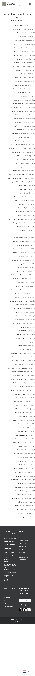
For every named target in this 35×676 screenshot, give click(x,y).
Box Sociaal (15, 81)
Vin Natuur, (18, 472)
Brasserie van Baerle (17, 92)
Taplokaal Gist (22, 431)
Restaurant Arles (16, 353)
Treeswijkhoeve (18, 454)
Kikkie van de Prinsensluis (19, 275)
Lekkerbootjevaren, (18, 305)
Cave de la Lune (21, 159)
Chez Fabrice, (20, 163)
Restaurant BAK (17, 357)
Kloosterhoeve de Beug (19, 279)
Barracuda (17, 51)
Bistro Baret (17, 66)
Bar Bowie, (18, 40)
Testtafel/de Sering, (20, 435)
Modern (20, 141)
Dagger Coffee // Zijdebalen (19, 182)
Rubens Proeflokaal (19, 401)
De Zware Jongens (21, 200)
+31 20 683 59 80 (9, 556)
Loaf (16, 312)
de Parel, (20, 126)
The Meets (18, 439)
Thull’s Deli (16, 442)
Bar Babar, (17, 33)
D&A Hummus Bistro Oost (16, 178)
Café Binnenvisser (18, 111)
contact (8, 546)
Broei (20, 96)
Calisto (18, 156)
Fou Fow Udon (18, 238)
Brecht (19, 115)
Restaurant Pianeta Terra (19, 379)
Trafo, (19, 450)
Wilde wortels (21, 495)
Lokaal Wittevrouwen (17, 316)
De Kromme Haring (20, 185)
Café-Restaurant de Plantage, (17, 148)
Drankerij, (19, 212)
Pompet (19, 342)
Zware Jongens (21, 517)
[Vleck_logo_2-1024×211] (11, 3)
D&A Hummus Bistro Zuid (19, 171)
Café (15, 115)
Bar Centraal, (18, 44)
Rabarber (21, 349)
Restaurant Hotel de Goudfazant (17, 368)
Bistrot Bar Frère (19, 63)
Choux (19, 167)
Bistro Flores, (20, 70)
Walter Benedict (20, 487)
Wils (19, 502)
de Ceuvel (19, 119)
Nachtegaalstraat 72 (9, 564)
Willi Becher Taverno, (19, 498)
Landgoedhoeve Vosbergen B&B (20, 301)
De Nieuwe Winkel (20, 197)
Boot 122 (19, 74)
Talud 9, (20, 427)
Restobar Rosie (20, 394)
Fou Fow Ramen (19, 234)
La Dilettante (17, 297)
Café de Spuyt (15, 133)
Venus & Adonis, (18, 468)
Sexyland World (20, 413)
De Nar (20, 193)
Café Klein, (17, 122)
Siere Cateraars (23, 416)
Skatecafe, (16, 420)
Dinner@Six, (22, 208)
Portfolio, (20, 346)
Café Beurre (14, 107)
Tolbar (20, 446)
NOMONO (21, 327)
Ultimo (20, 461)
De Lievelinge (22, 189)
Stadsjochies (22, 424)
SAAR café (17, 409)
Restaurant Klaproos (19, 372)
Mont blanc (16, 323)
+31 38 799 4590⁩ (9, 576)
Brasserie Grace (18, 89)
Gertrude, (14, 252)
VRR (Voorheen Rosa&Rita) (18, 480)
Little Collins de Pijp (15, 308)
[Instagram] (7, 580)
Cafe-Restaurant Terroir (18, 152)
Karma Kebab (21, 271)
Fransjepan (21, 245)
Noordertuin (22, 331)
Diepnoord (20, 204)
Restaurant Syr (18, 387)
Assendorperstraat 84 (10, 572)
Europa (15, 223)
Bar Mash (17, 48)
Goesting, (19, 264)
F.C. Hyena (18, 226)
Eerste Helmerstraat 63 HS (9, 553)
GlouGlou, (15, 260)
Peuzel (19, 334)
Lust (15, 320)
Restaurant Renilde (19, 383)
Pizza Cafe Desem (19, 338)
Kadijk (21, 137)
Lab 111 (16, 293)
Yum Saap (20, 513)
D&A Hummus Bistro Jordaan (18, 174)
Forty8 (22, 230)
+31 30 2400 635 (10, 566)
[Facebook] (4, 580)
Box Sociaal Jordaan (19, 85)
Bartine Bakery (18, 55)
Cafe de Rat (18, 130)
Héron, (19, 267)
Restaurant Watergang (18, 390)
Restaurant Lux (18, 375)
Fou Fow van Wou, (19, 241)
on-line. (12, 541)
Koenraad (21, 282)
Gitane (16, 256)
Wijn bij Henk (18, 491)
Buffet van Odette (18, 100)
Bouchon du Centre (20, 78)
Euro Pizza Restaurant (15, 219)
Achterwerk (19, 25)
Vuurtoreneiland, (19, 483)
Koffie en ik (19, 286)
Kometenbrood (16, 290)
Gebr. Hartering (18, 249)
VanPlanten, (20, 465)
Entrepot (19, 215)
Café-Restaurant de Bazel (19, 145)
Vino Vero (19, 476)
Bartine (19, 59)
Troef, (17, 457)
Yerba (18, 509)
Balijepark (16, 29)
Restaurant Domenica (19, 360)
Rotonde (18, 398)
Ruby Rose (19, 405)
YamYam (16, 506)
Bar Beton (20, 37)
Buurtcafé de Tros (18, 104)
